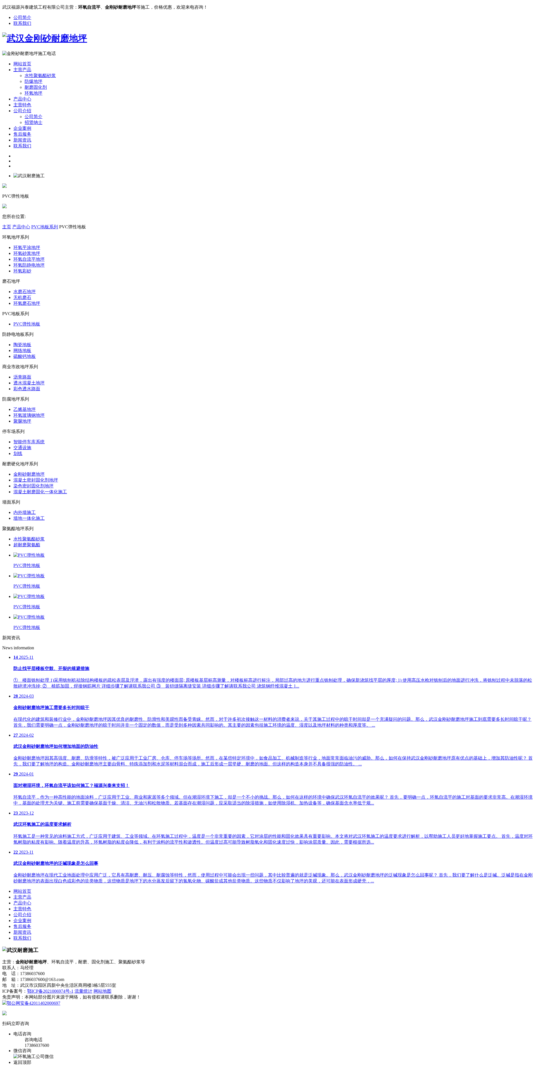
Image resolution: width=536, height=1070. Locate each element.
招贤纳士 (33, 122)
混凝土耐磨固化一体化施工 (40, 491)
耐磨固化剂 (36, 87)
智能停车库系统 (29, 441)
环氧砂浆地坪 (26, 253)
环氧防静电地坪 (29, 265)
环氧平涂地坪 (26, 247)
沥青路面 (22, 377)
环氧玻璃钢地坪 (29, 415)
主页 (6, 226)
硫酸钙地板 (24, 356)
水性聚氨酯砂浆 (40, 75)
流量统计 (83, 991)
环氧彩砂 (22, 271)
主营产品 (22, 69)
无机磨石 (22, 297)
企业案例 (22, 128)
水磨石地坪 (24, 291)
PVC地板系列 (44, 226)
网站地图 (102, 991)
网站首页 (22, 63)
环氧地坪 (33, 93)
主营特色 (22, 104)
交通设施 (22, 447)
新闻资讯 (22, 140)
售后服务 (22, 134)
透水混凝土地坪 (29, 382)
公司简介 (22, 17)
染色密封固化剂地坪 (33, 485)
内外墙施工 (24, 512)
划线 (17, 453)
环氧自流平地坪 (29, 259)
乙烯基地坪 (24, 409)
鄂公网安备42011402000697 (33, 1003)
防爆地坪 (33, 81)
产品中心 (22, 99)
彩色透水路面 (26, 388)
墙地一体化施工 (29, 518)
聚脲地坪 (22, 421)
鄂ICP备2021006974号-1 (50, 991)
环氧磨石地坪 (26, 303)
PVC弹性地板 (26, 324)
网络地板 (22, 350)
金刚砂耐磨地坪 (29, 474)
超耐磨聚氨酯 (26, 544)
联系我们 (22, 23)
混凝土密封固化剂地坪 (35, 480)
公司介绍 (22, 110)
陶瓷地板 (22, 344)
